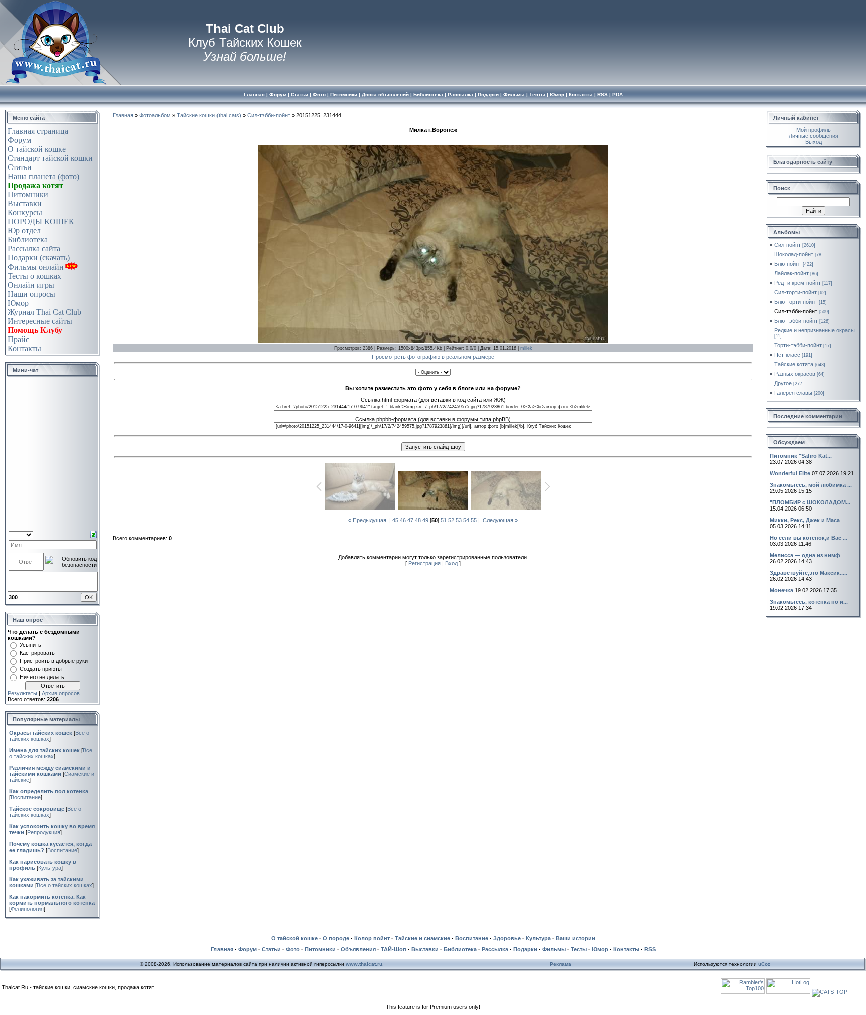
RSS (650, 949)
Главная (123, 115)
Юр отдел (24, 230)
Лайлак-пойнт (791, 273)
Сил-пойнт (787, 245)
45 (395, 520)
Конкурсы (25, 212)
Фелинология (27, 909)
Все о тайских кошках (50, 753)
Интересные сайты (40, 321)
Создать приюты (41, 669)
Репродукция (43, 832)
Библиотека (28, 239)
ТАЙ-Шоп (393, 949)
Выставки (25, 203)
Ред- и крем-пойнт (797, 283)
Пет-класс (787, 355)
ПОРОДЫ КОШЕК (41, 221)
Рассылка (495, 949)
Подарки (525, 949)
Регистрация (424, 563)
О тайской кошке (37, 149)
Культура (49, 868)
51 (444, 520)
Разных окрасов (794, 374)
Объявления (358, 949)
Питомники (28, 194)
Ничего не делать (42, 677)
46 (403, 520)
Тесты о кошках (34, 276)
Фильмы (554, 949)
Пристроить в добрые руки (54, 661)
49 (425, 520)
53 (459, 520)
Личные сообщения (813, 136)
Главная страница (38, 131)
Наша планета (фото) (43, 176)
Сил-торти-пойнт (795, 292)
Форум (19, 140)
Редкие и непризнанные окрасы (814, 330)
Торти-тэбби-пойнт (798, 345)
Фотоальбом (155, 115)
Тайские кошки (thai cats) (209, 115)
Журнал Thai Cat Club (44, 312)
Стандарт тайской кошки (50, 158)
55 (474, 520)
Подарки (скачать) (39, 257)
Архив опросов (61, 693)
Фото (293, 949)
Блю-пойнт (787, 264)
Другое (783, 383)
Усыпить (30, 645)
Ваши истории (575, 938)
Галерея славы (793, 393)
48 (418, 520)
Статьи (20, 167)
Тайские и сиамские (422, 938)
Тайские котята (793, 364)
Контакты (24, 348)
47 (410, 520)
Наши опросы (31, 294)
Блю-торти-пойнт (795, 302)
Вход (451, 563)
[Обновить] (93, 534)
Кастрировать (37, 653)
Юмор (18, 303)
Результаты (22, 693)
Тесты (579, 949)
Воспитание (26, 797)
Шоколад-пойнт (793, 254)
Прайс (18, 339)
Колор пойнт (372, 938)
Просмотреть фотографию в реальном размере (433, 357)
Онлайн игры (31, 285)
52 (451, 520)
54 (466, 520)
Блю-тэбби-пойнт (796, 321)
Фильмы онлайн (36, 267)
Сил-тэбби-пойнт (268, 115)
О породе (336, 938)
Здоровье (507, 938)
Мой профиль (813, 130)
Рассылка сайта (34, 248)
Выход (813, 142)
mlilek (526, 348)
